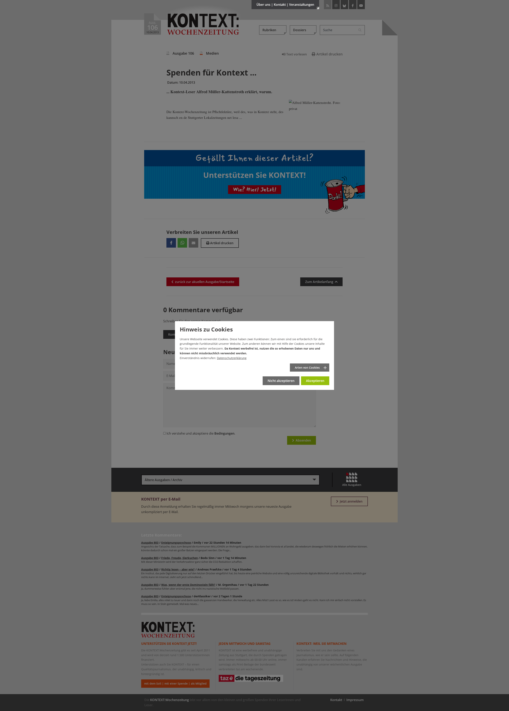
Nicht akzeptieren (281, 381)
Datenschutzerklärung (232, 358)
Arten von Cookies (307, 367)
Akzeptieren (315, 381)
